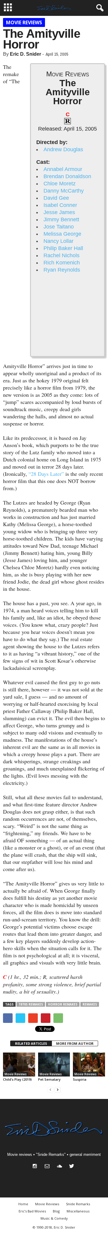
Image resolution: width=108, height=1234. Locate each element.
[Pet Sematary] (54, 1064)
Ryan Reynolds (62, 270)
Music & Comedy (54, 1218)
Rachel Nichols (62, 255)
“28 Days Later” (46, 473)
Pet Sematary (49, 1079)
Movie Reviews (24, 22)
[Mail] (48, 1167)
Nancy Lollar (59, 241)
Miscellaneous (78, 1211)
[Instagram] (36, 1167)
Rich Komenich (62, 263)
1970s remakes (31, 1004)
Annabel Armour (63, 169)
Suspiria (79, 1079)
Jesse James (59, 212)
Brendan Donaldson (67, 176)
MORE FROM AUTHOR (75, 1043)
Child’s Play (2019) (17, 1079)
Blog (56, 1211)
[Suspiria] (89, 1064)
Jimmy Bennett (61, 219)
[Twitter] (72, 1167)
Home (23, 1204)
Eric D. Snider (25, 54)
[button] (98, 8)
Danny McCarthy (64, 191)
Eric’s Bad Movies (32, 1211)
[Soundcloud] (61, 1167)
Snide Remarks (78, 1204)
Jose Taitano (59, 227)
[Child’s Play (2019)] (19, 1064)
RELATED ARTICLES (31, 1043)
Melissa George (62, 234)
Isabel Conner (60, 205)
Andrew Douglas (63, 149)
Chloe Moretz (60, 184)
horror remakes (62, 1004)
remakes (89, 1004)
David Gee (56, 198)
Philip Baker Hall (63, 248)
